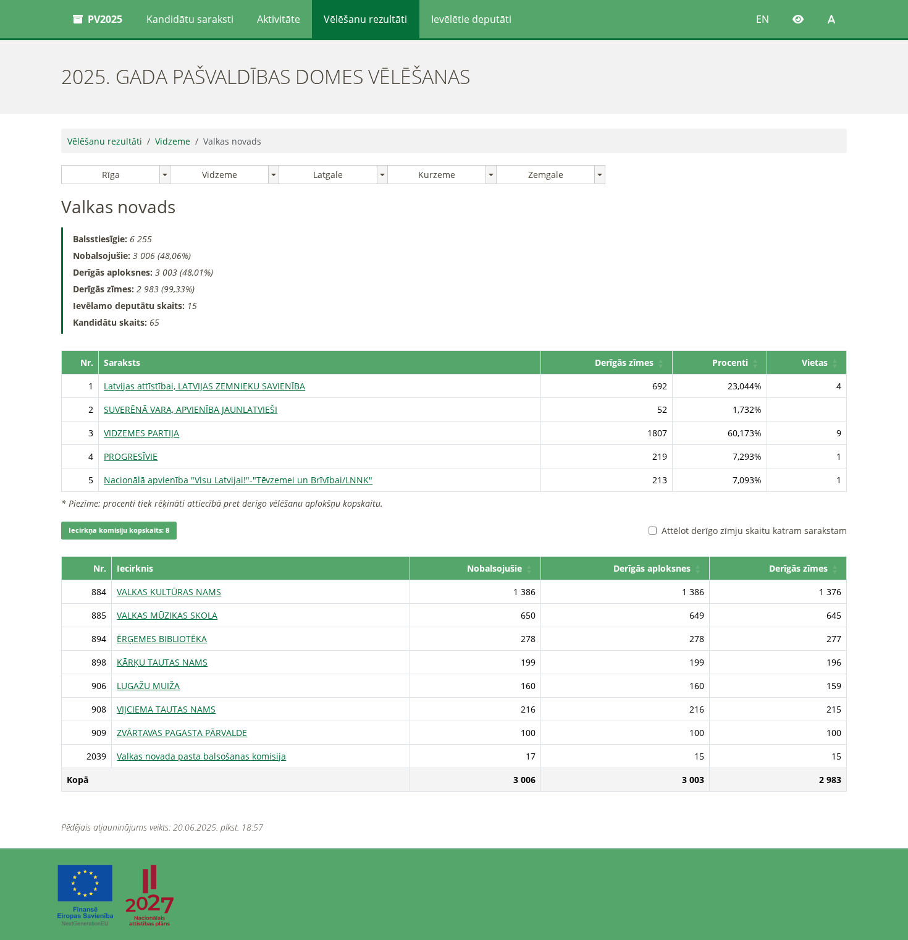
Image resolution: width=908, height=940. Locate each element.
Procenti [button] (730, 362)
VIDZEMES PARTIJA (141, 433)
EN (762, 19)
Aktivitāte (278, 19)
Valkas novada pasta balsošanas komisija (201, 756)
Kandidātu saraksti (189, 19)
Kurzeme (436, 174)
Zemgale (545, 174)
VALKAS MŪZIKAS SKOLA (167, 615)
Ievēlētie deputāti (471, 19)
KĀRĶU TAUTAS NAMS (162, 662)
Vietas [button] (815, 362)
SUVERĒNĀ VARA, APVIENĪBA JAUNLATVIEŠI (190, 409)
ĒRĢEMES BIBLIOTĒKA (162, 639)
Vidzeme (172, 141)
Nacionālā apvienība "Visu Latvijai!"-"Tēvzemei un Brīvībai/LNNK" (238, 480)
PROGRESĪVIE (131, 456)
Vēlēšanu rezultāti (365, 19)
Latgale (328, 174)
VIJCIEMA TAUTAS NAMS (166, 709)
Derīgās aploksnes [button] (652, 568)
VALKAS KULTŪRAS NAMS (169, 592)
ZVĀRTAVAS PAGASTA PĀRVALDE (182, 733)
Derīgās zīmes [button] (624, 362)
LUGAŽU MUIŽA (148, 686)
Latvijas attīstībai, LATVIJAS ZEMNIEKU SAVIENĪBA (204, 386)
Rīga (111, 174)
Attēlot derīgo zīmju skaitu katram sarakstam (754, 530)
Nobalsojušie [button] (494, 568)
